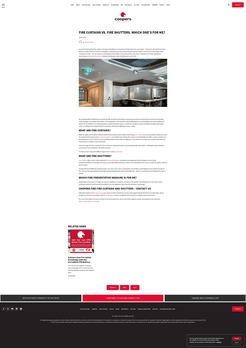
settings (218, 342)
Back (124, 287)
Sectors (136, 5)
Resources (128, 5)
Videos (111, 309)
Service (162, 5)
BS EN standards (108, 195)
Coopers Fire (98, 193)
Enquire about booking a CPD (205, 298)
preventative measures (93, 56)
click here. (119, 152)
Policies (155, 309)
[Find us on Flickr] (16, 309)
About (78, 5)
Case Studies (96, 5)
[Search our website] (228, 5)
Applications (86, 5)
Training (155, 5)
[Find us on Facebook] (3, 309)
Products (106, 5)
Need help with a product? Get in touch (41, 298)
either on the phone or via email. (89, 201)
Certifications (85, 309)
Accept (237, 338)
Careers (94, 309)
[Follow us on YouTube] (12, 309)
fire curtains (139, 135)
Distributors (145, 5)
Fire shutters (83, 160)
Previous (113, 287)
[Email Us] (21, 309)
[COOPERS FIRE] (123, 17)
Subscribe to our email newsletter (123, 298)
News (168, 5)
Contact (238, 5)
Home (72, 5)
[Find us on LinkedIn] (8, 309)
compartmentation (105, 137)
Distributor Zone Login (167, 309)
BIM (122, 5)
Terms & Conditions (144, 309)
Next (135, 287)
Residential (115, 5)
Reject (237, 342)
